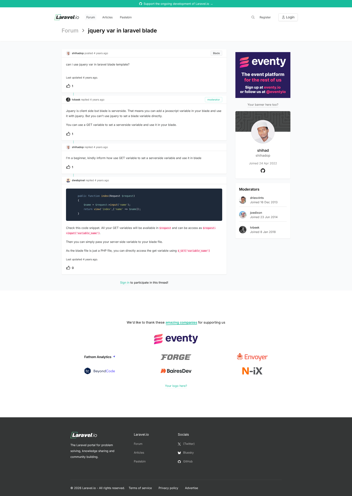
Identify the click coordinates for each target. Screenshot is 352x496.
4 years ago (97, 99)
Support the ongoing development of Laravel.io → (178, 4)
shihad (263, 152)
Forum (90, 17)
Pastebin (126, 17)
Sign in (124, 282)
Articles (107, 17)
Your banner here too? (262, 104)
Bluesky (188, 452)
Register (265, 17)
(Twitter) (188, 444)
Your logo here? (176, 386)
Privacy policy (169, 488)
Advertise (191, 488)
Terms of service (141, 488)
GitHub (187, 461)
